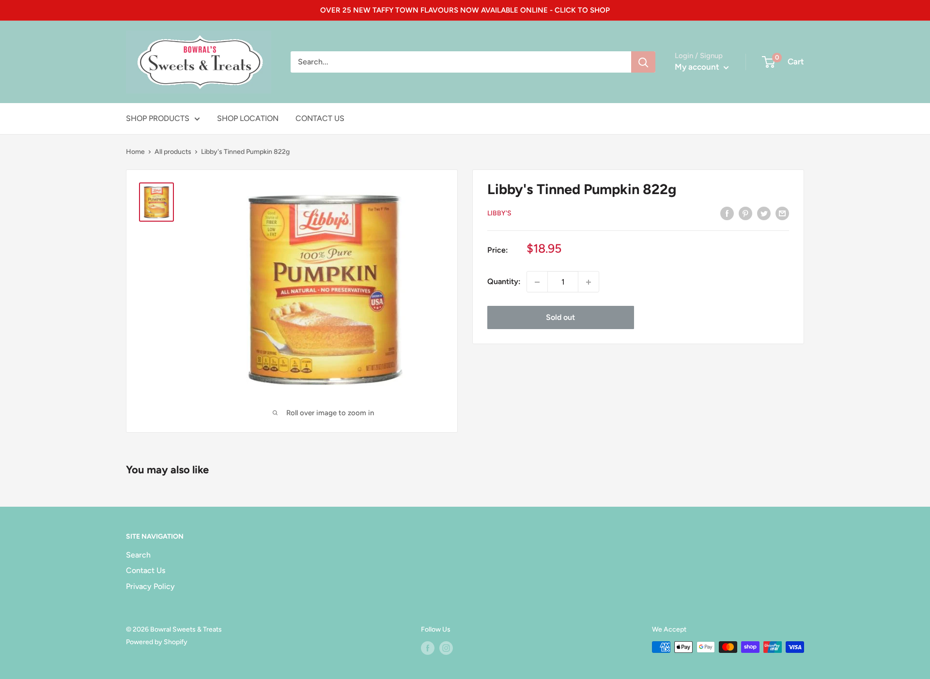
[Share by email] (782, 213)
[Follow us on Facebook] (427, 648)
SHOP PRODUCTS (157, 118)
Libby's (499, 214)
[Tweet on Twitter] (764, 213)
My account (698, 67)
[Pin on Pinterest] (745, 213)
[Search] (643, 62)
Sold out (560, 317)
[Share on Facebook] (727, 213)
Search (138, 554)
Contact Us (145, 570)
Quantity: (504, 282)
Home (135, 152)
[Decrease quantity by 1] (537, 282)
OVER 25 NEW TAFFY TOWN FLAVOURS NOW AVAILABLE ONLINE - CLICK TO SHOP (465, 10)
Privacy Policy (150, 586)
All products (173, 152)
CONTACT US (319, 118)
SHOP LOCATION (248, 118)
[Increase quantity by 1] (588, 282)
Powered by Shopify (156, 642)
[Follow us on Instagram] (446, 648)
